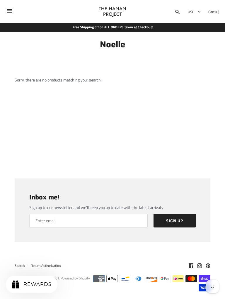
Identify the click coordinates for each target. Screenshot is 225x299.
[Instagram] (199, 266)
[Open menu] (9, 12)
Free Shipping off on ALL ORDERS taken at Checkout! (113, 27)
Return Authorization (46, 265)
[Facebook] (191, 266)
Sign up (174, 221)
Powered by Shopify (75, 278)
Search (20, 265)
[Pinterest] (208, 266)
